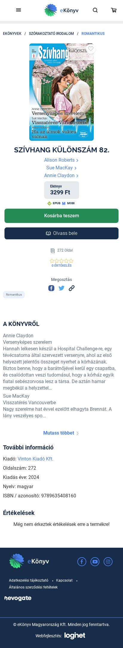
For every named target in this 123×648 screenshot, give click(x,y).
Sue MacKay (60, 168)
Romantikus (93, 34)
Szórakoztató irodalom (51, 34)
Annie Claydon (60, 175)
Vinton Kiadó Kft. (35, 459)
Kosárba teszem (61, 215)
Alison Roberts (60, 160)
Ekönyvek (12, 34)
